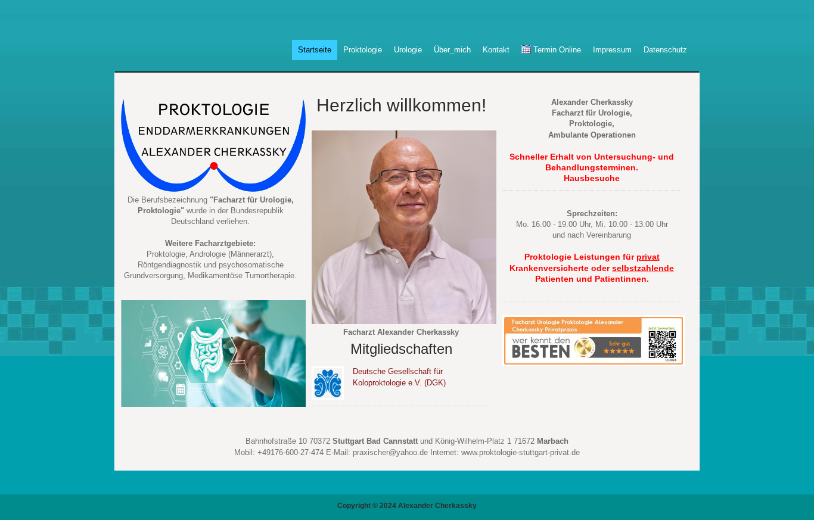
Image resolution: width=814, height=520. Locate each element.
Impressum (612, 49)
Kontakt (496, 49)
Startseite (314, 49)
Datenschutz (665, 49)
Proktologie (362, 49)
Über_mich (452, 49)
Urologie (408, 49)
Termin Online (556, 49)
